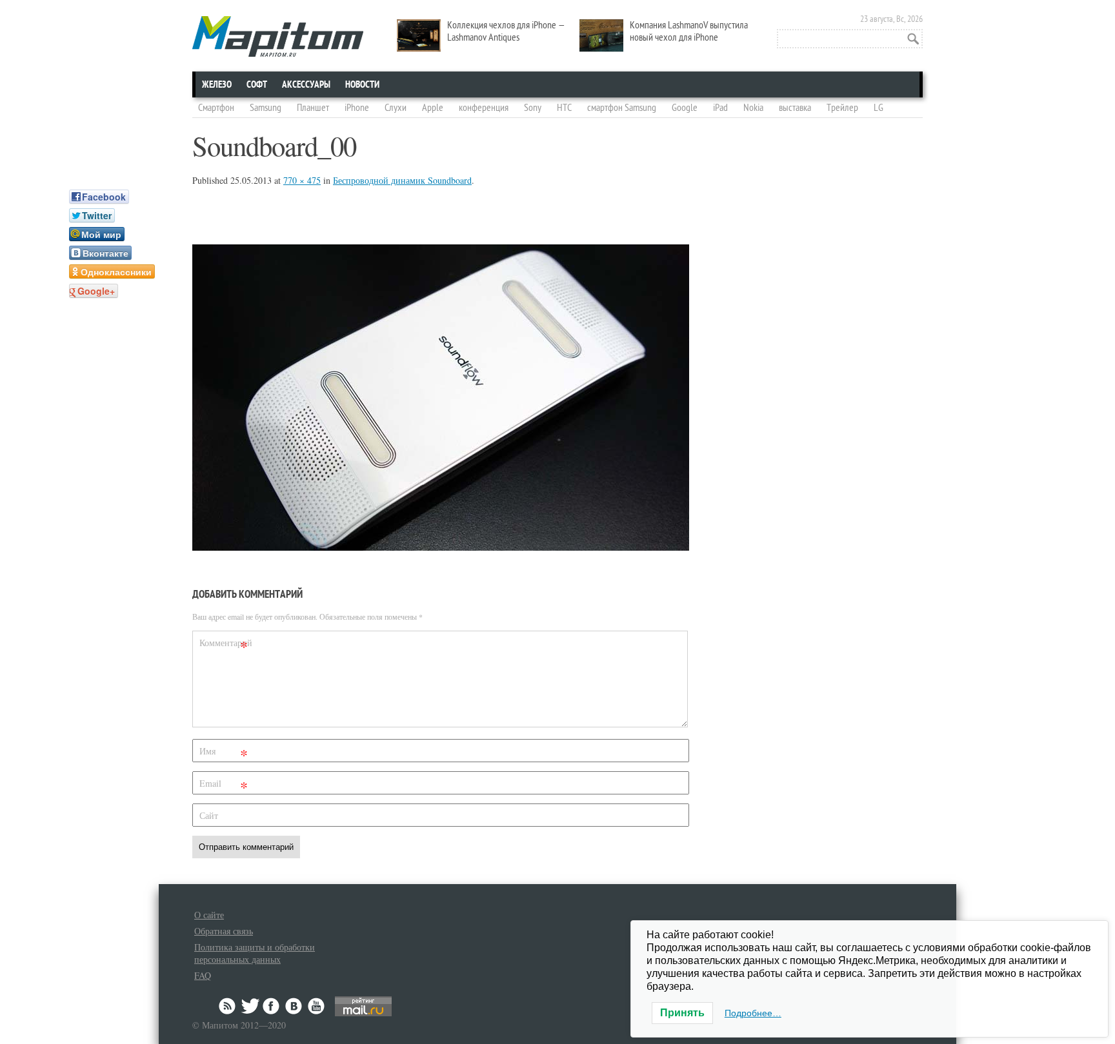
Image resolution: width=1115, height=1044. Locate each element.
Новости (362, 84)
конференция (483, 107)
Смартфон (216, 107)
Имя (223, 753)
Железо (217, 84)
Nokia (753, 107)
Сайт (208, 815)
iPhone (357, 107)
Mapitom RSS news (228, 1006)
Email (223, 785)
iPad (720, 107)
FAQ (202, 975)
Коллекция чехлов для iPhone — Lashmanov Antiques (506, 31)
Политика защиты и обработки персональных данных (254, 953)
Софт (256, 84)
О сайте (209, 915)
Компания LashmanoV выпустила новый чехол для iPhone (689, 31)
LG (878, 107)
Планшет (313, 107)
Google (685, 107)
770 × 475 (302, 180)
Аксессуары (306, 84)
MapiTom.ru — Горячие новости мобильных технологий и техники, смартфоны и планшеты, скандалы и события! (277, 36)
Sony (532, 107)
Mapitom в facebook (272, 1006)
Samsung (265, 107)
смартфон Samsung (621, 107)
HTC (564, 107)
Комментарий (225, 645)
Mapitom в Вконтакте (294, 1006)
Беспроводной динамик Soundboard (402, 180)
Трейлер (842, 107)
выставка (795, 107)
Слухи (396, 107)
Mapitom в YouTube (316, 1006)
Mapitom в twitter (250, 1006)
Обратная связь (223, 931)
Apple (432, 107)
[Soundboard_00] (440, 546)
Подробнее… (753, 1013)
